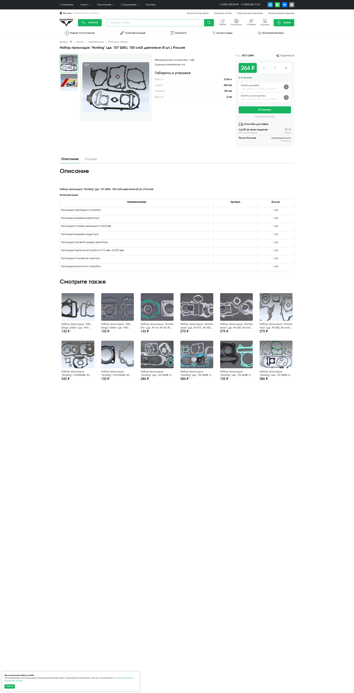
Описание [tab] (70, 159)
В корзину (265, 110)
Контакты (151, 5)
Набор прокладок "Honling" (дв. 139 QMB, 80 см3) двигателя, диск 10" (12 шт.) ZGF (275, 373)
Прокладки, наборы (118, 42)
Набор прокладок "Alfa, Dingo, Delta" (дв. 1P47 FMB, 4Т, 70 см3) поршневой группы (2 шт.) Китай (77, 326)
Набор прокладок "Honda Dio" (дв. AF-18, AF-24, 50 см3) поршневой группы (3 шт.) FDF (157, 326)
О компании (66, 5)
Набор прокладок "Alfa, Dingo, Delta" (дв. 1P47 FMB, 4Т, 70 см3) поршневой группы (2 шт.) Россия (117, 326)
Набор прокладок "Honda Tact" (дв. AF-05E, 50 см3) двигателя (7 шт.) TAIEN (276, 326)
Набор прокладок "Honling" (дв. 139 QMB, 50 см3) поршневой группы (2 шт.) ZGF (236, 373)
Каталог (93, 22)
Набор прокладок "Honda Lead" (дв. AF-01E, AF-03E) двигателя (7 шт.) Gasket (196, 326)
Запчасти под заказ (198, 13)
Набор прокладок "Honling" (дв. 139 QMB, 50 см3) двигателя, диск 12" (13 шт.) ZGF (196, 373)
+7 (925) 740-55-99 (229, 4)
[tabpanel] (177, 220)
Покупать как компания (250, 13)
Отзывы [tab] (91, 159)
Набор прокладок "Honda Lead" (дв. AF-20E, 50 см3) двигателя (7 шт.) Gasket (236, 326)
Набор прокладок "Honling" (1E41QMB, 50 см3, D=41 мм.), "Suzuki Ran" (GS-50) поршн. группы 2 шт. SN (115, 373)
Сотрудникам (129, 5)
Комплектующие (96, 42)
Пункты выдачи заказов (281, 13)
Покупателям (104, 5)
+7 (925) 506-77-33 (250, 4)
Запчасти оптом (222, 13)
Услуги (84, 5)
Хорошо (10, 686)
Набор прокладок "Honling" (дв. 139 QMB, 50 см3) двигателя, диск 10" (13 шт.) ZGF (156, 373)
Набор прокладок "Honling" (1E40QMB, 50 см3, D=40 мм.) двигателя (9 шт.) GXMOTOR (77, 373)
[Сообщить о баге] (291, 4)
